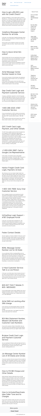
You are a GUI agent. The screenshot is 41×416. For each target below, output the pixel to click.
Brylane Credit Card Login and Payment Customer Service (12, 337)
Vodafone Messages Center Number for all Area (13, 33)
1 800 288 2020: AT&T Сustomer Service (11, 109)
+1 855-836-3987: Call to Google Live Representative (13, 151)
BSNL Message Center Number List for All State (12, 249)
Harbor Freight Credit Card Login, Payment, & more (13, 169)
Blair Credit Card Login (18, 2)
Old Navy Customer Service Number (34, 87)
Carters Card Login (27, 2)
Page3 (16, 411)
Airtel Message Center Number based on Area (11, 73)
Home (11, 2)
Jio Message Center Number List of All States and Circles (13, 355)
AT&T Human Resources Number (34, 116)
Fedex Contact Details (11, 232)
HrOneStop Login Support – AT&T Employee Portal (13, 216)
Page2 (12, 411)
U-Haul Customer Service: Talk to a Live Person (12, 269)
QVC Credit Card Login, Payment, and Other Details (13, 127)
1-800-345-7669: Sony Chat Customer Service (13, 190)
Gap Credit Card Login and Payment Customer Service (13, 91)
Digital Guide (4, 4)
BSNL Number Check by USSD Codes (34, 48)
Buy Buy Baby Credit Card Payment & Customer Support (34, 28)
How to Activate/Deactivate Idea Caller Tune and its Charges (13, 394)
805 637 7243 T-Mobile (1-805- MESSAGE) (13, 286)
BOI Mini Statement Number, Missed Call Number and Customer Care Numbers (13, 320)
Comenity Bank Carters (14, 5)
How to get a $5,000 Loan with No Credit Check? (13, 13)
